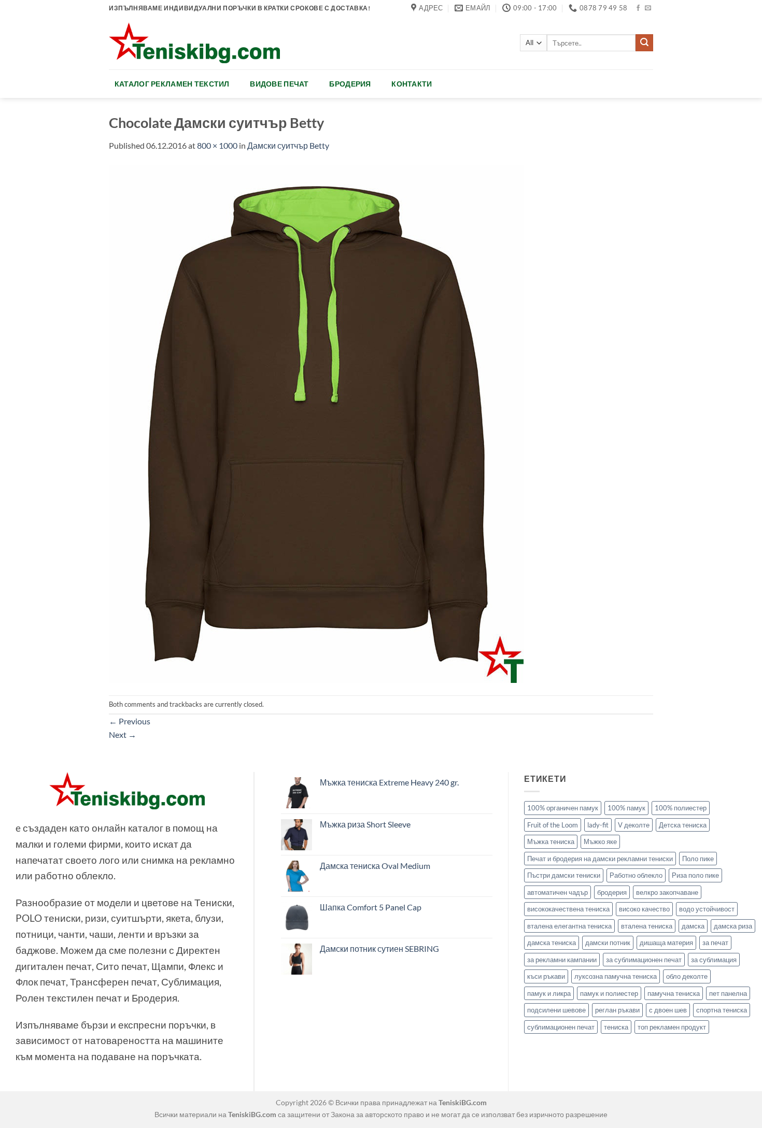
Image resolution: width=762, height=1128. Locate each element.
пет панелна (728, 993)
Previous (129, 721)
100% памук (626, 808)
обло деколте (687, 976)
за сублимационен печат (644, 959)
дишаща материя (666, 942)
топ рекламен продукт (672, 1027)
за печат (715, 942)
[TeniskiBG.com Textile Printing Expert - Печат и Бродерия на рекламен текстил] (194, 42)
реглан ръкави (617, 1010)
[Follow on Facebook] (638, 8)
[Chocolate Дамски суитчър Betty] (316, 422)
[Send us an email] (648, 8)
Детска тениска (683, 825)
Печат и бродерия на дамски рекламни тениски (600, 858)
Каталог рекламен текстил (172, 83)
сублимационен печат (561, 1027)
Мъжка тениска (550, 841)
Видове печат (279, 83)
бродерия (612, 892)
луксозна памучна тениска (615, 976)
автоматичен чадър (557, 892)
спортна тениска (721, 1010)
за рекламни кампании (562, 959)
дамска (693, 926)
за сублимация (714, 959)
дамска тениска (551, 942)
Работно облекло (636, 875)
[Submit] (644, 43)
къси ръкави (546, 976)
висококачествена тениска (568, 909)
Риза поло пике (695, 875)
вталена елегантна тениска (569, 926)
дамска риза (733, 926)
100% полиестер (681, 808)
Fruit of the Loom (552, 825)
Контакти (411, 83)
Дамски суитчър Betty (288, 145)
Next (122, 734)
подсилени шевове (556, 1010)
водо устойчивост (707, 909)
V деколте (634, 825)
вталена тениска (646, 926)
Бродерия (350, 83)
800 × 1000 (217, 145)
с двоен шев (668, 1010)
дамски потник (607, 942)
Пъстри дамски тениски (563, 875)
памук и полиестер (609, 993)
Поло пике (698, 858)
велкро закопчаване (667, 892)
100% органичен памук (562, 808)
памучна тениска (673, 993)
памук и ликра (549, 993)
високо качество (644, 909)
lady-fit (598, 825)
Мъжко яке (600, 841)
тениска (616, 1027)
